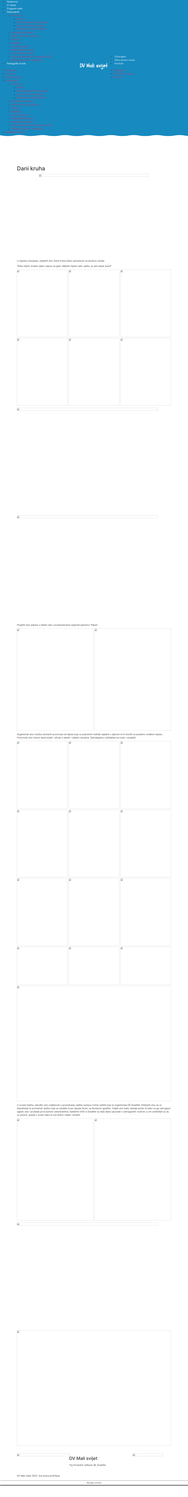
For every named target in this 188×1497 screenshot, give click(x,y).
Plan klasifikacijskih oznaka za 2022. (31, 57)
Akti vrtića (17, 15)
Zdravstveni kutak (125, 60)
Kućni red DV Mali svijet (30, 26)
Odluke (15, 39)
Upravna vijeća (20, 46)
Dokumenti (13, 12)
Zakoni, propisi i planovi (25, 36)
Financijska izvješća (22, 53)
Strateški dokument (22, 32)
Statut (20, 19)
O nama (11, 5)
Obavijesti (120, 57)
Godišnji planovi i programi (27, 60)
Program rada (14, 8)
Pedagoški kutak (16, 63)
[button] (40, 67)
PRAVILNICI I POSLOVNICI (31, 29)
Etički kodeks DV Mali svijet (32, 22)
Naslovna (12, 2)
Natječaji (16, 43)
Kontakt (119, 63)
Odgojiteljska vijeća (22, 50)
